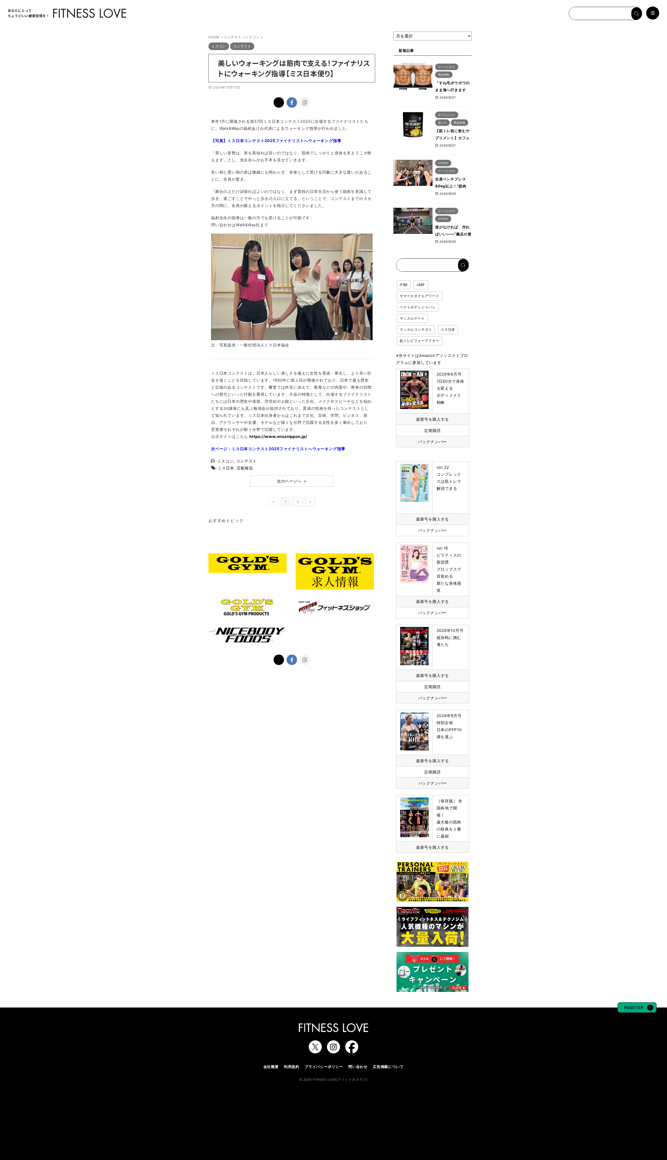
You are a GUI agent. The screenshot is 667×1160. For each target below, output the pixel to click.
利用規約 (291, 1066)
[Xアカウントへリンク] (315, 1050)
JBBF (420, 285)
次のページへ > (292, 481)
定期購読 (432, 430)
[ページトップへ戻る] (637, 1010)
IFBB (403, 285)
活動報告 (245, 468)
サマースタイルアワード (419, 296)
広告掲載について (388, 1066)
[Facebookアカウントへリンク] (351, 1050)
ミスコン (225, 461)
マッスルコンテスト (416, 329)
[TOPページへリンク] (66, 13)
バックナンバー (432, 441)
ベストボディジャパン (418, 307)
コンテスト (246, 461)
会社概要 (271, 1066)
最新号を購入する (432, 419)
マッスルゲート (412, 318)
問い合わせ (358, 1066)
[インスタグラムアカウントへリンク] (333, 1050)
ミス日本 (226, 468)
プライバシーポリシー (324, 1066)
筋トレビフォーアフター (419, 341)
